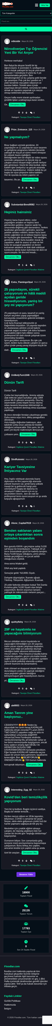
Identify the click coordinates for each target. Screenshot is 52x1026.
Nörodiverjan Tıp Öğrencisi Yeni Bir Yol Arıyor (25, 50)
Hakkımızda (10, 1005)
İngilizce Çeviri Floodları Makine (30, 269)
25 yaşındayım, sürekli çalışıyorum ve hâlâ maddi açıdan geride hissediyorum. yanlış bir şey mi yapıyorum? (25, 297)
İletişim (7, 1008)
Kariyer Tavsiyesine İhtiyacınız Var (19, 469)
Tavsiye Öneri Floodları (30, 117)
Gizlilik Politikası (12, 1001)
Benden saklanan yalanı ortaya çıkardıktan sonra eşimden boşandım (23, 534)
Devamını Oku (17, 104)
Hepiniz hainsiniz (18, 212)
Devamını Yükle (26, 874)
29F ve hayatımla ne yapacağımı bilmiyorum (22, 631)
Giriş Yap (44, 5)
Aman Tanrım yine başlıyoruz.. (18, 715)
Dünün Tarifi (14, 382)
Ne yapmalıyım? (17, 137)
